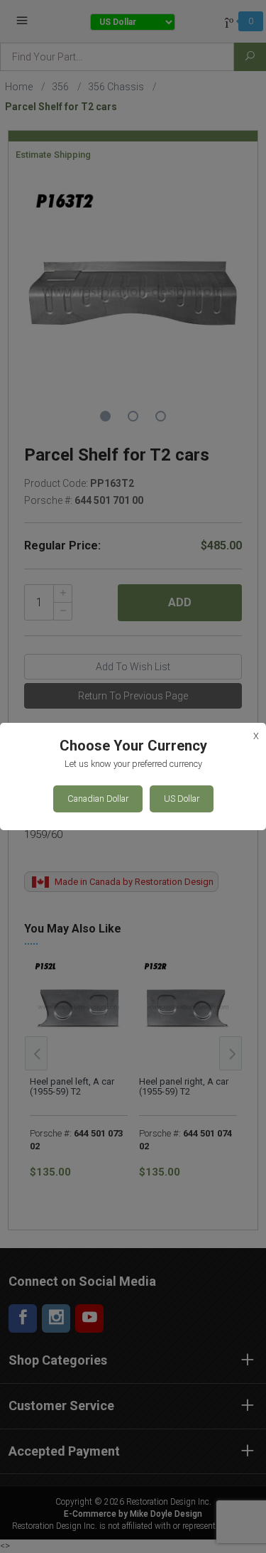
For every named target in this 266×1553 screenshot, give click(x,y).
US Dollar (181, 798)
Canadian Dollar (97, 798)
